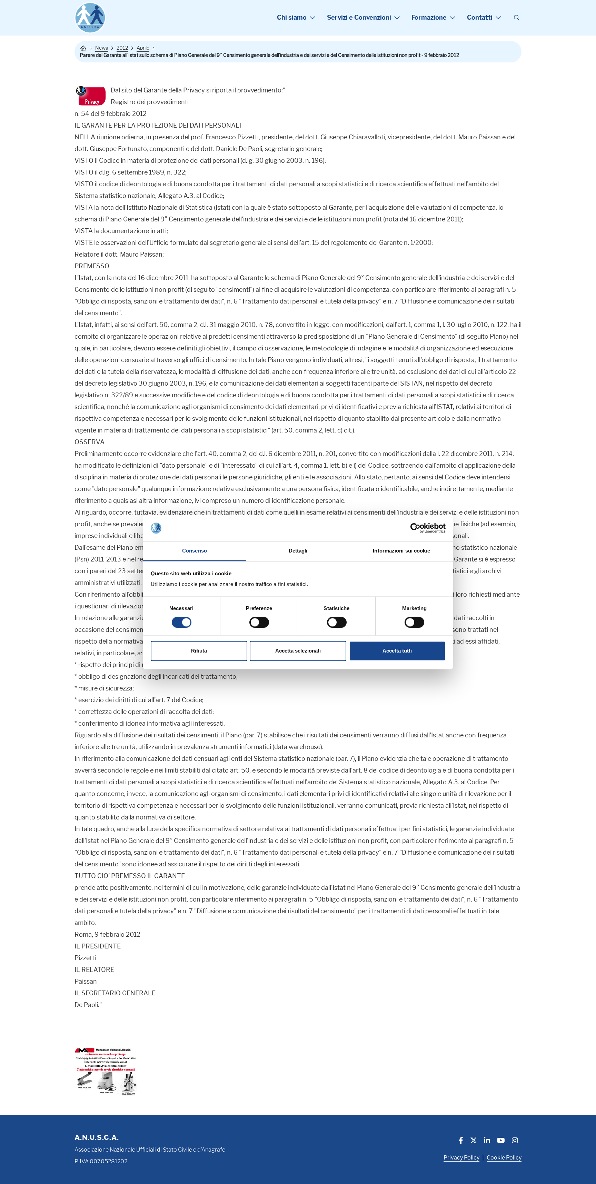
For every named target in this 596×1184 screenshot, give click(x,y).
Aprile (143, 48)
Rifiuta (199, 651)
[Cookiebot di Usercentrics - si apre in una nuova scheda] (415, 528)
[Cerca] (517, 17)
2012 (122, 48)
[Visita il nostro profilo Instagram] (515, 1141)
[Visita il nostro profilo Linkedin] (487, 1141)
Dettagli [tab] (298, 551)
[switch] (259, 622)
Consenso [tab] (194, 551)
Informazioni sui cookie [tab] (401, 551)
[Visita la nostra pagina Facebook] (461, 1141)
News (101, 48)
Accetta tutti (397, 651)
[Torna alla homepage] (83, 48)
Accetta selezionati (298, 651)
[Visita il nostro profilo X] (473, 1141)
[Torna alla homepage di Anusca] (90, 17)
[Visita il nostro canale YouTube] (501, 1141)
